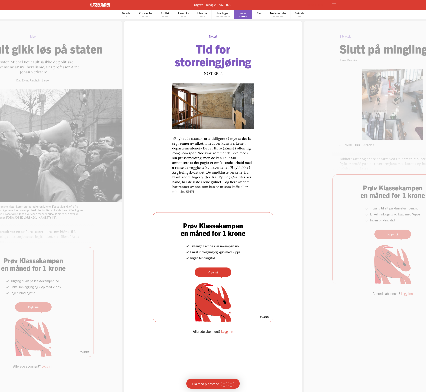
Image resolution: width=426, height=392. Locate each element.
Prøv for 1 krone (314, 4)
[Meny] (334, 5)
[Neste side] (231, 384)
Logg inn (227, 331)
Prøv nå (213, 272)
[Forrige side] (224, 384)
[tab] (126, 14)
